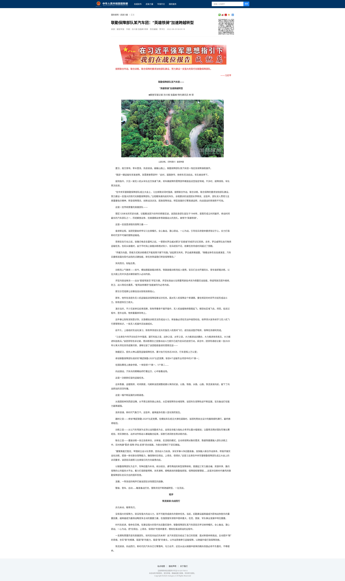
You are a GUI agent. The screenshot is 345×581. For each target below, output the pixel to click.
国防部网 (115, 14)
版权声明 (172, 566)
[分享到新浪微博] (223, 15)
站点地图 (161, 566)
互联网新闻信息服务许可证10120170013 (172, 571)
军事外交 (161, 4)
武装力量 (149, 4)
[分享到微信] (219, 15)
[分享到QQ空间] (229, 15)
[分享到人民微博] (226, 15)
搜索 (246, 4)
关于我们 (184, 566)
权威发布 (138, 4)
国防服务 (172, 4)
